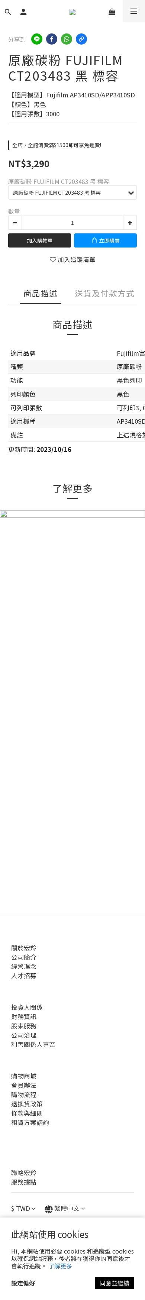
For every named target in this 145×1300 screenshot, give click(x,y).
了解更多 (60, 1265)
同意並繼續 (114, 1282)
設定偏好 (23, 1282)
